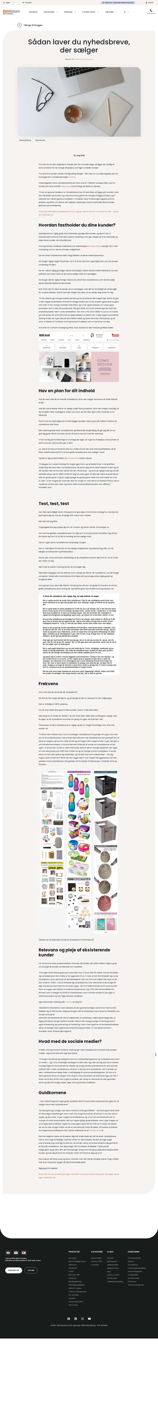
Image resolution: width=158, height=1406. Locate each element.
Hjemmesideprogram (77, 1261)
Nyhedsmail (40, 140)
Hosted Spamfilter (76, 1302)
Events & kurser (113, 1275)
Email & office (97, 1261)
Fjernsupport (112, 1261)
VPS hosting (73, 1305)
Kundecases (112, 1278)
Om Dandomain (134, 1258)
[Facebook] (68, 1319)
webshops (65, 186)
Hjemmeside (96, 1258)
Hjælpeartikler (112, 1265)
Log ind (31, 1270)
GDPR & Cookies (75, 1288)
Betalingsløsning (75, 1281)
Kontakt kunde (133, 1278)
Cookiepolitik (133, 1275)
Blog (109, 1271)
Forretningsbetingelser (137, 1268)
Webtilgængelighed (77, 1285)
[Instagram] (82, 1319)
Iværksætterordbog (115, 1281)
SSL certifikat (74, 1295)
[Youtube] (89, 1319)
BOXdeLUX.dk (94, 246)
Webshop (72, 1278)
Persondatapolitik (135, 1271)
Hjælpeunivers (113, 1268)
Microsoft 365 (74, 1275)
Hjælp (8, 3)
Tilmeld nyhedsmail (136, 1285)
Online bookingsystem (78, 1291)
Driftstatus (132, 1281)
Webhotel (72, 1265)
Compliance (133, 1265)
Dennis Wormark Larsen (83, 59)
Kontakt (110, 1258)
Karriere (131, 1261)
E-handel (95, 1265)
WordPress (73, 1268)
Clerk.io (72, 177)
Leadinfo (72, 1298)
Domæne (72, 1258)
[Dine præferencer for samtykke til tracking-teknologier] (156, 1054)
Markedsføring (25, 140)
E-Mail (71, 1271)
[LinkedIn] (75, 1319)
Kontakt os (13, 1270)
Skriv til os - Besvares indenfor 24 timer (119, 3)
